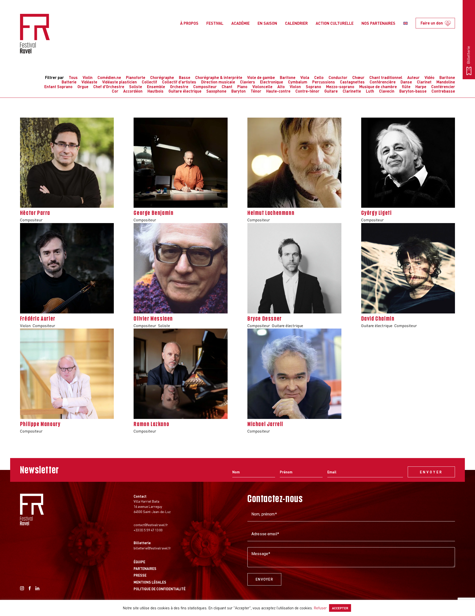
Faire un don (432, 23)
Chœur (358, 77)
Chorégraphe (162, 77)
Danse (406, 81)
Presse (140, 575)
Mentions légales (150, 582)
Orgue (82, 86)
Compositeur (205, 86)
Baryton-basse (413, 91)
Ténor (256, 91)
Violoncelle (262, 86)
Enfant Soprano (58, 86)
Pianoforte (135, 77)
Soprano (313, 86)
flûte (406, 86)
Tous (73, 77)
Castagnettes (352, 81)
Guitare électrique (184, 91)
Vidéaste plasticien (119, 81)
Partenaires (145, 568)
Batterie (69, 81)
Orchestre (179, 86)
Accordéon (132, 91)
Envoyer (264, 579)
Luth (370, 91)
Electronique (271, 81)
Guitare (331, 91)
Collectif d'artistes (179, 81)
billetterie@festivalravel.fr (152, 548)
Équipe (139, 562)
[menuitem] (405, 23)
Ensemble (156, 86)
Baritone (287, 77)
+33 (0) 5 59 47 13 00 (148, 530)
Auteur (413, 77)
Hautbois (155, 91)
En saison (267, 23)
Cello (319, 77)
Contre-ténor (307, 91)
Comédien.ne (109, 77)
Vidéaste (89, 81)
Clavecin (386, 91)
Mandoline (445, 81)
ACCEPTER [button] (340, 608)
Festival (214, 23)
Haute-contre (278, 91)
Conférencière (383, 81)
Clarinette (352, 91)
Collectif (149, 81)
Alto (281, 86)
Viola (304, 77)
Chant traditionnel (385, 77)
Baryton (238, 91)
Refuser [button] (320, 607)
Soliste (135, 86)
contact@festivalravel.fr (151, 524)
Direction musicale (218, 81)
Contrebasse (443, 91)
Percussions (323, 81)
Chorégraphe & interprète (218, 77)
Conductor (338, 77)
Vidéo (429, 77)
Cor (115, 91)
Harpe (420, 86)
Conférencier (443, 86)
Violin (88, 77)
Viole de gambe (261, 77)
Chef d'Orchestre (108, 86)
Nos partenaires (378, 23)
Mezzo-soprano (340, 86)
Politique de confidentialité (160, 589)
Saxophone (216, 91)
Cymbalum (297, 81)
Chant (227, 86)
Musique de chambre (378, 86)
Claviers (247, 81)
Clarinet (424, 81)
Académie (240, 23)
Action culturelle (335, 23)
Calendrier (296, 23)
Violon (295, 86)
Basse (184, 77)
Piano (242, 86)
